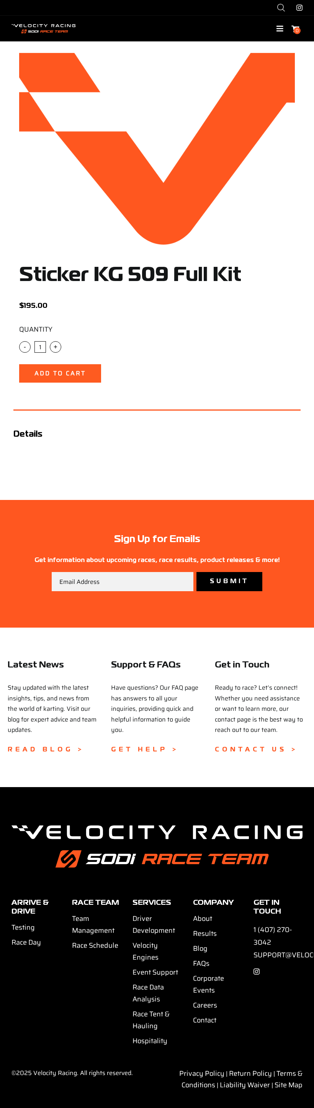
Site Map (289, 1085)
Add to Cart (60, 373)
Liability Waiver (245, 1085)
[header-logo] (43, 27)
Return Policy (250, 1073)
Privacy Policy (201, 1073)
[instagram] (299, 8)
